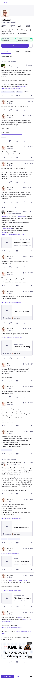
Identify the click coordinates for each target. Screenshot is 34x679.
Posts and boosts (6, 56)
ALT (30, 657)
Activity (6, 51)
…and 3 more (26, 91)
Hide (29, 643)
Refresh (3, 137)
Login (17, 676)
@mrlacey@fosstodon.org (8, 22)
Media (17, 51)
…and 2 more (23, 539)
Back (5, 2)
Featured (27, 51)
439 (11, 27)
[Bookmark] (24, 95)
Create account (7, 676)
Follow (15, 46)
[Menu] (31, 46)
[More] (31, 95)
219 (2, 27)
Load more (17, 667)
